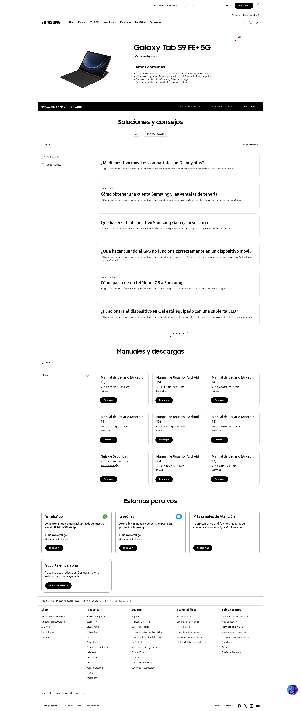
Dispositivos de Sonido (97, 647)
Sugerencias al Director (143, 667)
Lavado (90, 662)
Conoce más (203, 548)
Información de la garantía (144, 647)
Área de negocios (230, 622)
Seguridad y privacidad (188, 622)
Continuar (244, 5)
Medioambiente (184, 616)
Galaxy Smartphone (96, 616)
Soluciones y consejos (190, 106)
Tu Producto (137, 642)
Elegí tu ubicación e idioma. (165, 5)
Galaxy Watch (93, 627)
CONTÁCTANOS (250, 106)
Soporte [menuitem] (236, 15)
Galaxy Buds (92, 632)
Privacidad (69, 706)
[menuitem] (71, 22)
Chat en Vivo (138, 652)
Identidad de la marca (232, 627)
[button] (178, 166)
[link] (237, 39)
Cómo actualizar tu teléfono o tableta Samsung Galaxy (161, 82)
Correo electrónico (141, 662)
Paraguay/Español (49, 706)
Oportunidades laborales (234, 632)
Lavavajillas (92, 657)
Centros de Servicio (58, 585)
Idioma (44, 375)
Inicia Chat (54, 548)
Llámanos (136, 657)
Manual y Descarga (141, 622)
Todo (136, 134)
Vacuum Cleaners (95, 667)
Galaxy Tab (92, 622)
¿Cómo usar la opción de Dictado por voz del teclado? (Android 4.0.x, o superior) (173, 76)
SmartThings (47, 632)
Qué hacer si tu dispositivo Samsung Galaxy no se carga (161, 79)
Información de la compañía (235, 616)
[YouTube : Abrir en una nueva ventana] (258, 706)
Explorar (45, 637)
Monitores (91, 673)
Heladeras (91, 652)
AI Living (45, 627)
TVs (88, 637)
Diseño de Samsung (231, 652)
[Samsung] (51, 22)
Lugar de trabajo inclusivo (189, 632)
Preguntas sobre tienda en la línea (148, 632)
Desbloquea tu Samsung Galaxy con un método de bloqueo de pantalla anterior (173, 73)
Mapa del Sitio (93, 706)
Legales (80, 706)
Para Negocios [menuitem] (250, 15)
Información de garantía (145, 56)
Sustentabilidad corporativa (190, 642)
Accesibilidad (183, 627)
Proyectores (92, 642)
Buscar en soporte (140, 627)
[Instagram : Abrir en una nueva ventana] (251, 706)
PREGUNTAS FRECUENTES (156, 134)
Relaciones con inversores (234, 637)
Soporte (135, 616)
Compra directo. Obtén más (54, 622)
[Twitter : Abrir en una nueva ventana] (245, 706)
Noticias (226, 642)
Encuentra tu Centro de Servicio (147, 637)
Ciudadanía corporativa (188, 637)
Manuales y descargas (221, 106)
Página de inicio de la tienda (54, 616)
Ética (224, 647)
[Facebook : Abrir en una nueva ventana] (239, 706)
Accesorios (92, 678)
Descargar (109, 400)
